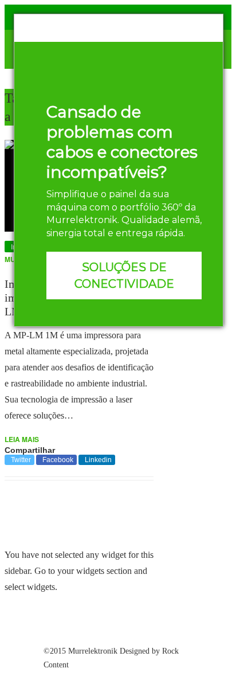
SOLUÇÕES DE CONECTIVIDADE (124, 275)
